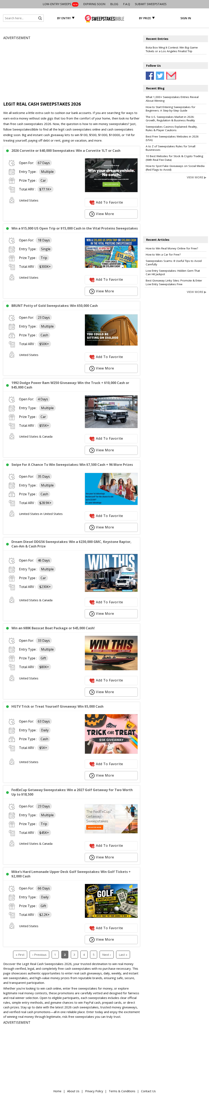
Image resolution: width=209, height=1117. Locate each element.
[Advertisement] (71, 69)
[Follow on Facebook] (150, 76)
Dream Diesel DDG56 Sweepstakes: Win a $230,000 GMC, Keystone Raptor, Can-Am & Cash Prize (71, 543)
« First (20, 955)
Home (57, 1091)
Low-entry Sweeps (60, 4)
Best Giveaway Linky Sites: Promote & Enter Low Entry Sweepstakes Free (174, 282)
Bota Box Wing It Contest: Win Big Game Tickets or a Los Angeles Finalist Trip (172, 49)
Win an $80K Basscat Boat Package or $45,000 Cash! (53, 628)
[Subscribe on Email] (170, 76)
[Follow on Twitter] (160, 76)
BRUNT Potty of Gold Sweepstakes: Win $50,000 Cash (54, 305)
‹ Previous (39, 955)
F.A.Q (126, 4)
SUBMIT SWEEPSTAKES (151, 4)
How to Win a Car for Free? (163, 254)
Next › (106, 955)
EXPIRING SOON (94, 4)
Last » (123, 955)
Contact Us (148, 1091)
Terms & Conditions (122, 1091)
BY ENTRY (64, 18)
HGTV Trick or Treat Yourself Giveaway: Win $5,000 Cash (57, 706)
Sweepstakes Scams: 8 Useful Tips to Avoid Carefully (174, 262)
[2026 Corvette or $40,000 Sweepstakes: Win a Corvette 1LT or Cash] (111, 191)
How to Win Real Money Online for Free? (172, 248)
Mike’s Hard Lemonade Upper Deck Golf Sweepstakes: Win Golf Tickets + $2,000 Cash (71, 873)
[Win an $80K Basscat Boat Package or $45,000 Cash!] (111, 669)
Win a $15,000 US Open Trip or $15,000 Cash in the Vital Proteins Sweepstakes (74, 228)
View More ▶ (196, 177)
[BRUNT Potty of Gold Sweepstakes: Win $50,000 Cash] (111, 344)
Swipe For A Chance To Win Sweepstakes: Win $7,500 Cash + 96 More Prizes (72, 464)
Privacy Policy (94, 1091)
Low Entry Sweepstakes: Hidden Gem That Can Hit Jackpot (173, 272)
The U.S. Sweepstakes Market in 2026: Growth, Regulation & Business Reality (170, 118)
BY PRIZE (145, 18)
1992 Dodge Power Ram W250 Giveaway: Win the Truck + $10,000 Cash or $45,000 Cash (70, 385)
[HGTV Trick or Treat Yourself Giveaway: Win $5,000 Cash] (111, 752)
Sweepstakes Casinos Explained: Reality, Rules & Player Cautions (172, 128)
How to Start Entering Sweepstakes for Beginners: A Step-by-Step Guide (170, 109)
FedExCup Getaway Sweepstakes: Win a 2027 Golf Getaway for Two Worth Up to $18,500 (72, 792)
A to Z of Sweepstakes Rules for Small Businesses (170, 148)
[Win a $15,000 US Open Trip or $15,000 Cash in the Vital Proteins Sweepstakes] (111, 267)
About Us (73, 1091)
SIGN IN (185, 18)
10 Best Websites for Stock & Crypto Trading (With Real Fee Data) (174, 158)
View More (105, 214)
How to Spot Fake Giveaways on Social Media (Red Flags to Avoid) (175, 167)
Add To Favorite (109, 202)
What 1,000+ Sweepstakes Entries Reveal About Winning (172, 98)
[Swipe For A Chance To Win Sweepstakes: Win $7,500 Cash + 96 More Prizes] (111, 504)
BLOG (114, 4)
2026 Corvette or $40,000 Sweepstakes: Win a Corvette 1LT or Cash (65, 150)
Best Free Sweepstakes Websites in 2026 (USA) (172, 138)
